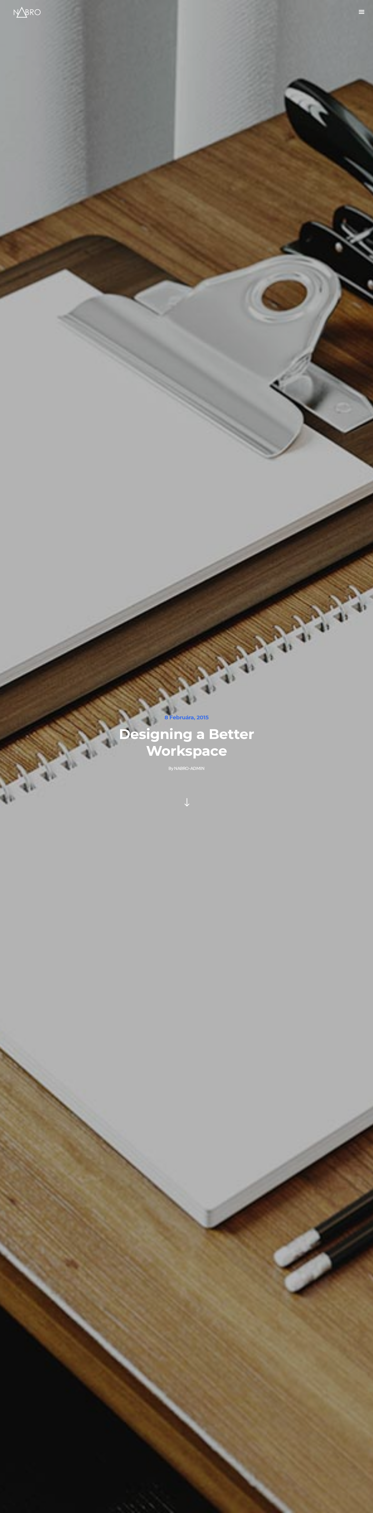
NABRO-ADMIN (189, 768)
